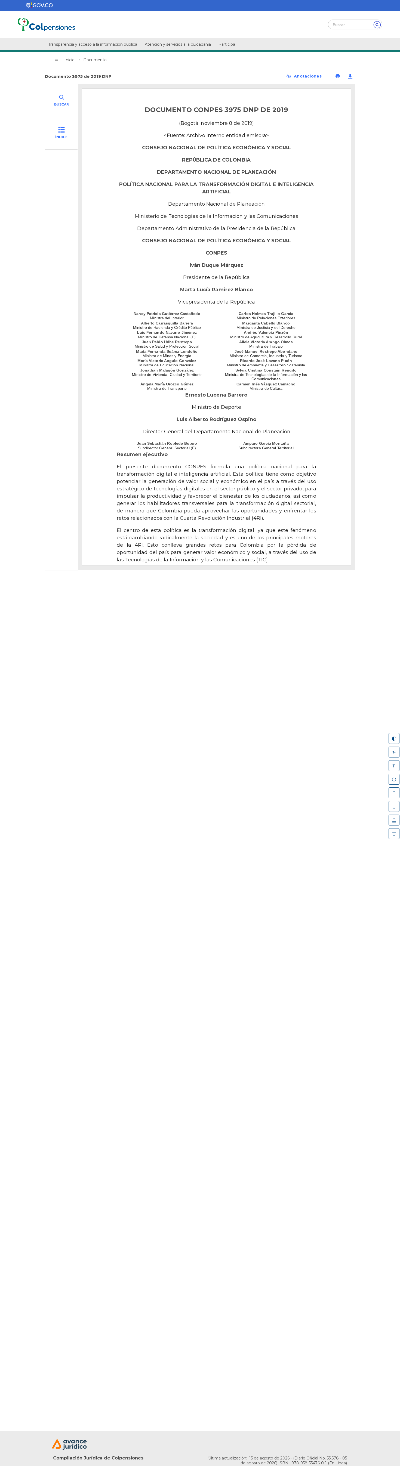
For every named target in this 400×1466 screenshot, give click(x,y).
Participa (227, 44)
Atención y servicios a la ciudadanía (178, 44)
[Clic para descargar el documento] (350, 76)
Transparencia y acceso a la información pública (92, 44)
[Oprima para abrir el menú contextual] (56, 60)
